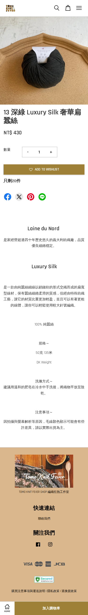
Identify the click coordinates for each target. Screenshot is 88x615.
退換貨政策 (69, 591)
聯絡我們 (44, 519)
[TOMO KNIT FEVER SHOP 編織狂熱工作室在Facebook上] (38, 547)
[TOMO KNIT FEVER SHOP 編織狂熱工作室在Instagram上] (50, 547)
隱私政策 (53, 591)
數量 (7, 149)
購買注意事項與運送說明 (28, 591)
